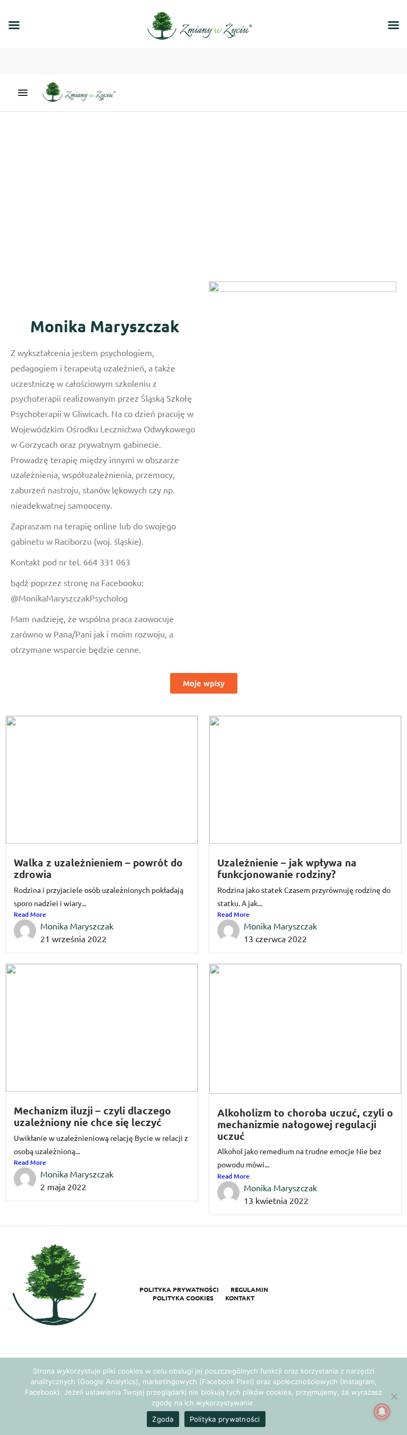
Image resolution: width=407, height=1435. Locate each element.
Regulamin (249, 1289)
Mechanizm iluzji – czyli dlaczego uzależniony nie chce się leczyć (92, 1116)
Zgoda (162, 1419)
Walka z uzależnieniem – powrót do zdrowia (98, 868)
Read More (30, 914)
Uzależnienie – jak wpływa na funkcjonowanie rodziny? (287, 868)
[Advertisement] (203, 191)
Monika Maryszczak (76, 925)
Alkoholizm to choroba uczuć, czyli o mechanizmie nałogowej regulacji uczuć (305, 1124)
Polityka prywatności (179, 1289)
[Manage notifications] (382, 1411)
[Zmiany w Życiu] (81, 92)
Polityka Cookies (183, 1298)
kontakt (239, 1298)
